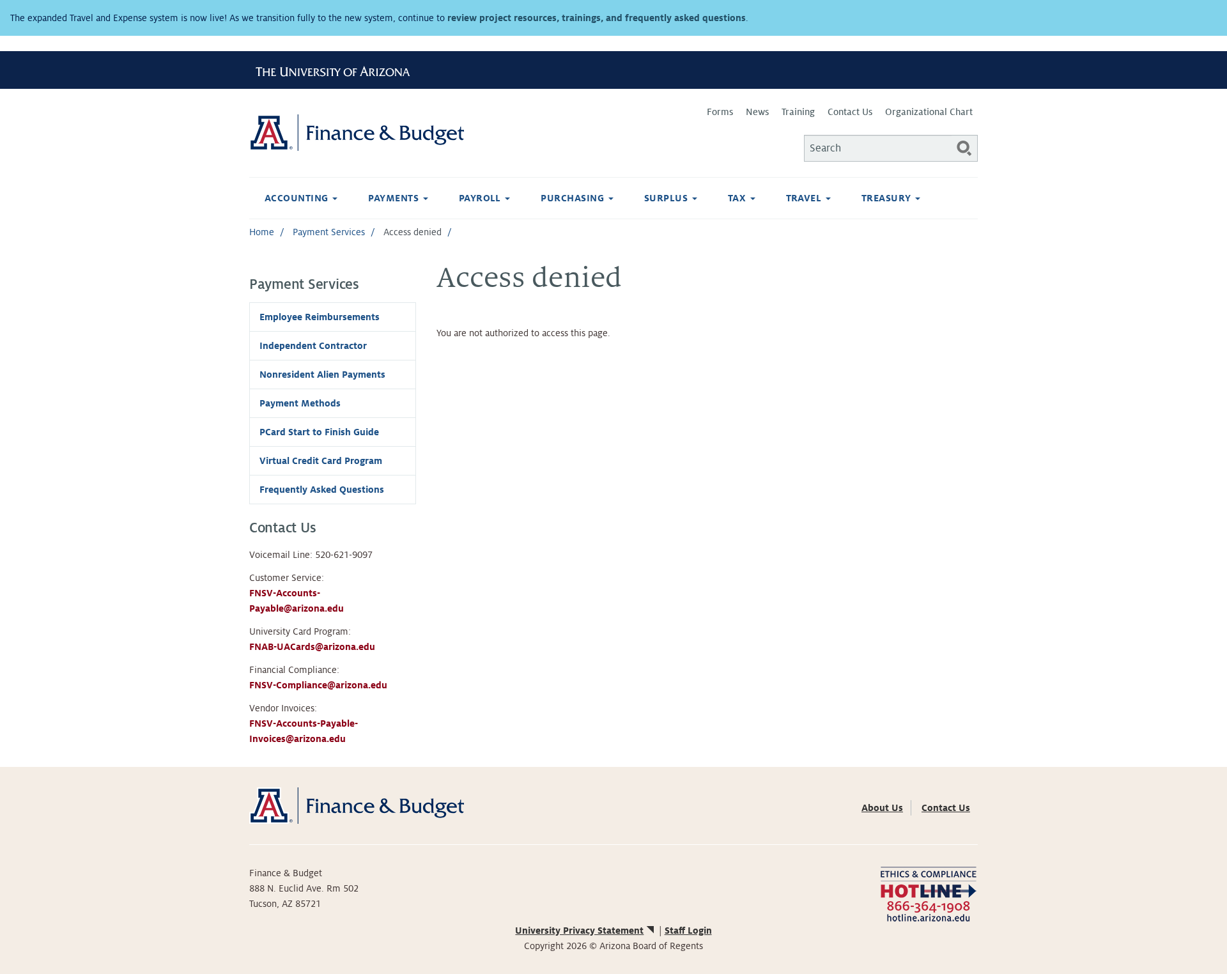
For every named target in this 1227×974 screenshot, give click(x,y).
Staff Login (688, 930)
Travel (805, 198)
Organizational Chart (929, 112)
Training (798, 112)
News (757, 112)
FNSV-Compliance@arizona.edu (318, 685)
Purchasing (573, 198)
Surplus (667, 198)
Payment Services (329, 232)
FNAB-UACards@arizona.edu (312, 647)
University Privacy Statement (579, 930)
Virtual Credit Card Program (320, 461)
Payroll (481, 198)
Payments (394, 198)
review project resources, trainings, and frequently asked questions (596, 18)
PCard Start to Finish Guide (319, 432)
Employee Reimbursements (319, 317)
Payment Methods (300, 403)
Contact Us (850, 112)
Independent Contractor (313, 346)
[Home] (431, 132)
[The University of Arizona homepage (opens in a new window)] (337, 69)
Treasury (887, 198)
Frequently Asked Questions (321, 489)
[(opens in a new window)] (928, 893)
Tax (738, 198)
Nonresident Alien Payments (322, 374)
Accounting (298, 198)
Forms (720, 112)
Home (261, 232)
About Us (882, 808)
